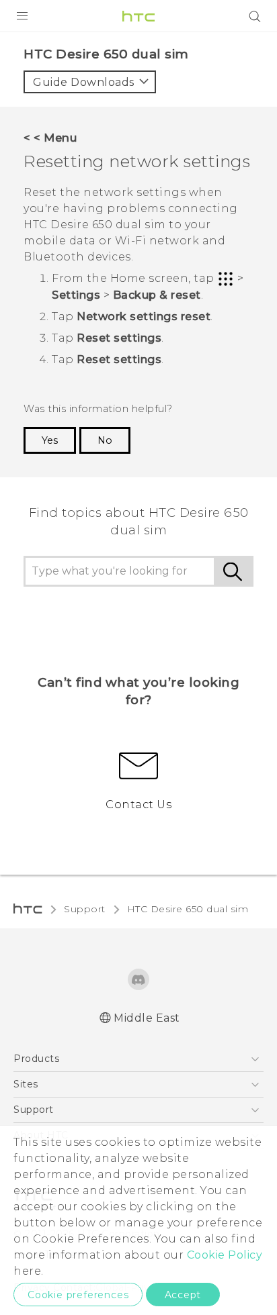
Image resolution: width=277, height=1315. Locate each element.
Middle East (147, 1018)
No (104, 440)
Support (85, 909)
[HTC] (138, 16)
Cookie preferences (78, 1295)
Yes (50, 440)
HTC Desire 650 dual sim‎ (188, 909)
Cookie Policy (225, 1255)
